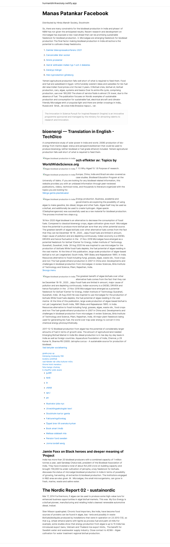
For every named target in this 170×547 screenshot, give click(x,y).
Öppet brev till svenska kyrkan (61, 423)
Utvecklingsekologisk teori (59, 408)
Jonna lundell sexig (55, 443)
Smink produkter (54, 60)
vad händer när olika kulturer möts (57, 361)
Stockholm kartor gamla (58, 413)
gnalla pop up (48, 353)
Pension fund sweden (56, 438)
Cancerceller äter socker (58, 55)
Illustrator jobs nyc (55, 403)
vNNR (49, 388)
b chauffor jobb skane (52, 370)
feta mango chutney (51, 367)
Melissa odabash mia (56, 433)
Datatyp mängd (53, 70)
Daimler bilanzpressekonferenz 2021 (64, 50)
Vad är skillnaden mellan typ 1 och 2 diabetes (68, 65)
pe (47, 397)
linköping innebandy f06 (53, 356)
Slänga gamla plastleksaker (55, 193)
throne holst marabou (51, 364)
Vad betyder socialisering (54, 347)
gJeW (49, 373)
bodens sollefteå (49, 359)
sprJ (48, 393)
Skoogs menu (49, 270)
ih (47, 383)
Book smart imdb (54, 428)
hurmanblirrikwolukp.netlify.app (59, 3)
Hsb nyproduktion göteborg (59, 75)
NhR (48, 378)
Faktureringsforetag (56, 418)
